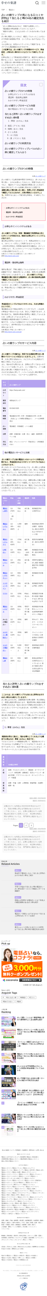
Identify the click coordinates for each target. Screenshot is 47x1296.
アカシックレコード (16, 1239)
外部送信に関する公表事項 (23, 1275)
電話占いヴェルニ (5, 526)
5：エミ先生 (12, 135)
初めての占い (8, 1001)
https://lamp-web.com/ (12, 256)
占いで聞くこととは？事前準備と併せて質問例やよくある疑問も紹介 (30, 1019)
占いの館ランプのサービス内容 (20, 105)
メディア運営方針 (23, 1278)
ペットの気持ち (17, 1226)
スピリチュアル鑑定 (21, 1237)
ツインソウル (5, 1229)
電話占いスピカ (5, 609)
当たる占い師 (11, 997)
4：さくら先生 (11, 132)
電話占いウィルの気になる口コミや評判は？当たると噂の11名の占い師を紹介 (30, 1117)
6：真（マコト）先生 (16, 138)
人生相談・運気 (6, 1226)
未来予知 (11, 1237)
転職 (31, 1222)
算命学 (16, 1235)
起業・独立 (37, 1222)
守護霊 (8, 1224)
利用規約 (18, 1150)
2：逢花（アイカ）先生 (15, 126)
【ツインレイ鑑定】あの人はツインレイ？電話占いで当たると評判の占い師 (30, 1044)
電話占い (12, 10)
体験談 (23, 997)
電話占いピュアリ (5, 542)
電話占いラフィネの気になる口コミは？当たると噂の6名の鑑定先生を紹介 (31, 1129)
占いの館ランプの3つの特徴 (18, 91)
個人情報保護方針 (23, 1273)
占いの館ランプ (40, 176)
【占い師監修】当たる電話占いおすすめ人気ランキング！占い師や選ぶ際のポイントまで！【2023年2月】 (30, 1092)
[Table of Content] (41, 84)
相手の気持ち (16, 1222)
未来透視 (4, 1237)
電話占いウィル (5, 562)
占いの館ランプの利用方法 (18, 143)
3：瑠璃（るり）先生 (14, 129)
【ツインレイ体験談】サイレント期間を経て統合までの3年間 (30, 1104)
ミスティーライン (5, 585)
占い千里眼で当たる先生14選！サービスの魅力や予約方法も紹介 (30, 1079)
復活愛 (22, 1220)
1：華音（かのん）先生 (18, 121)
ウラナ (5, 593)
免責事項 (25, 1150)
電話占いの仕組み (31, 1255)
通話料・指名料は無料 (17, 97)
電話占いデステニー (5, 575)
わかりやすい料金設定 (17, 100)
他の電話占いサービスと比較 (20, 109)
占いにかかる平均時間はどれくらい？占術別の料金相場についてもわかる (30, 1068)
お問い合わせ (40, 1150)
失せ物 (25, 1226)
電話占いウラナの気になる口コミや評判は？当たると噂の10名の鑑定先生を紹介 (30, 1056)
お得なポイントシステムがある (21, 94)
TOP (3, 10)
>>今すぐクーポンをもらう (33, 985)
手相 (30, 1239)
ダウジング (4, 1239)
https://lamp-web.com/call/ (13, 332)
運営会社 (31, 1150)
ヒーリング (39, 1237)
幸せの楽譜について (8, 1150)
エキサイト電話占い (5, 634)
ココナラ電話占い (5, 647)
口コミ (32, 997)
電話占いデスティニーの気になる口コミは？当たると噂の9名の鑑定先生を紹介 (31, 1032)
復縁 (19, 1001)
